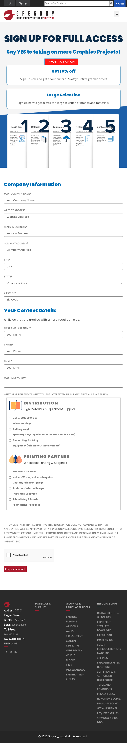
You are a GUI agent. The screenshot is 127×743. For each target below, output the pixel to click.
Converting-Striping (25, 440)
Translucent (74, 636)
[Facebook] (6, 652)
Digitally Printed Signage (28, 482)
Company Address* (16, 243)
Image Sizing (105, 640)
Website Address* (15, 210)
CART (121, 3)
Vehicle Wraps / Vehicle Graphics (33, 477)
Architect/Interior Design (28, 488)
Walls (70, 631)
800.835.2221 (11, 634)
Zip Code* (10, 293)
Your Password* (15, 377)
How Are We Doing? (109, 698)
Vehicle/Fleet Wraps (25, 418)
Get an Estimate (107, 708)
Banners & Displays (24, 471)
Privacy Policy (106, 693)
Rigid (69, 664)
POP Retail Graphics (25, 493)
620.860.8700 (19, 624)
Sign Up (23, 3)
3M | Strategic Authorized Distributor (106, 676)
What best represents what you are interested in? (56, 394)
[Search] (111, 3)
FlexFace (71, 621)
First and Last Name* (17, 328)
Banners (71, 616)
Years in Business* (15, 226)
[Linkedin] (11, 652)
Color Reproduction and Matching (109, 649)
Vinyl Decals (74, 650)
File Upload (104, 635)
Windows (72, 626)
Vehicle (70, 655)
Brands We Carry (108, 703)
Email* (8, 361)
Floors (70, 660)
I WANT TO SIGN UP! (61, 61)
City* (7, 259)
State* (8, 276)
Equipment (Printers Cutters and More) (37, 445)
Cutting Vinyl (21, 429)
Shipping (102, 657)
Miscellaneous (75, 669)
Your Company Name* (17, 193)
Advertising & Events (25, 499)
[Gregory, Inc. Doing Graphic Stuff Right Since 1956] (30, 14)
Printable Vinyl (22, 423)
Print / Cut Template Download (104, 626)
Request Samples (108, 713)
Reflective (72, 645)
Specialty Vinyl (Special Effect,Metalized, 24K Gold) (44, 434)
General (71, 640)
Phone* (8, 344)
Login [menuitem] (9, 3)
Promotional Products (26, 504)
